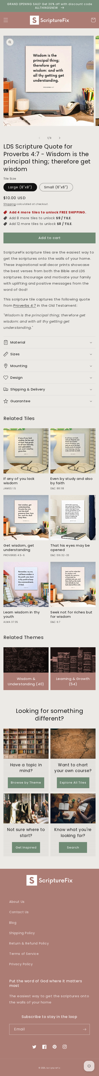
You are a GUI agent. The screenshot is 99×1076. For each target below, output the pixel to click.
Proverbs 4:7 (24, 305)
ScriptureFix (53, 1068)
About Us (17, 901)
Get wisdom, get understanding (18, 547)
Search (73, 847)
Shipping (9, 204)
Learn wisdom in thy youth (21, 614)
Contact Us (19, 912)
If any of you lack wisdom (19, 480)
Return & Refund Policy (29, 943)
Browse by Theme (26, 782)
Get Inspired (26, 847)
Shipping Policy (22, 933)
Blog (12, 922)
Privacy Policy (21, 964)
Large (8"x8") (20, 187)
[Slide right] (60, 138)
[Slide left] (39, 138)
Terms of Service (24, 953)
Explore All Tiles (73, 782)
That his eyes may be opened (70, 547)
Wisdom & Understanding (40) (26, 681)
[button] (6, 20)
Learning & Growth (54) (73, 681)
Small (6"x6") (56, 187)
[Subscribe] (84, 1029)
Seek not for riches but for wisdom (71, 614)
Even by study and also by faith (71, 480)
